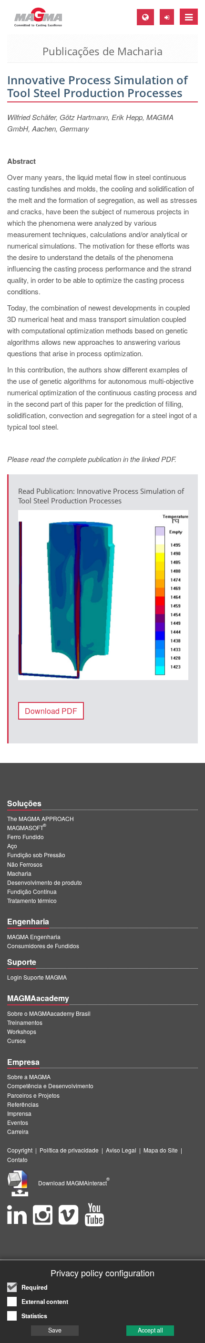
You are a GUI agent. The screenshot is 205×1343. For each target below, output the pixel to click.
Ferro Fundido (25, 836)
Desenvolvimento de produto (44, 882)
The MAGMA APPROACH (40, 818)
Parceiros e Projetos (33, 1095)
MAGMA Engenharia (34, 936)
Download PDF (51, 710)
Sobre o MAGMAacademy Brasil (49, 1013)
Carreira (18, 1131)
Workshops (21, 1031)
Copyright (19, 1150)
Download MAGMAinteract (74, 1183)
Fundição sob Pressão (36, 855)
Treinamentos (24, 1022)
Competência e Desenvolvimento (50, 1086)
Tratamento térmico (32, 900)
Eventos (17, 1122)
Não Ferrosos (24, 864)
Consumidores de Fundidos (43, 946)
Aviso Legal (121, 1150)
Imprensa (19, 1113)
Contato (17, 1159)
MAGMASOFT (26, 827)
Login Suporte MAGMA (37, 977)
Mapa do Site (161, 1150)
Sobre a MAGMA (29, 1076)
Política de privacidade (69, 1150)
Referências (23, 1104)
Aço (12, 846)
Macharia (19, 873)
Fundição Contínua (32, 891)
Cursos (16, 1040)
